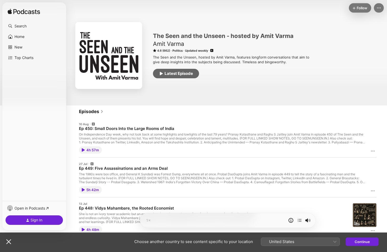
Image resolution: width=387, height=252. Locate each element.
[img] (24, 11)
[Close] (8, 241)
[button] (34, 26)
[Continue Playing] (299, 220)
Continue (362, 242)
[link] (91, 111)
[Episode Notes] (291, 220)
